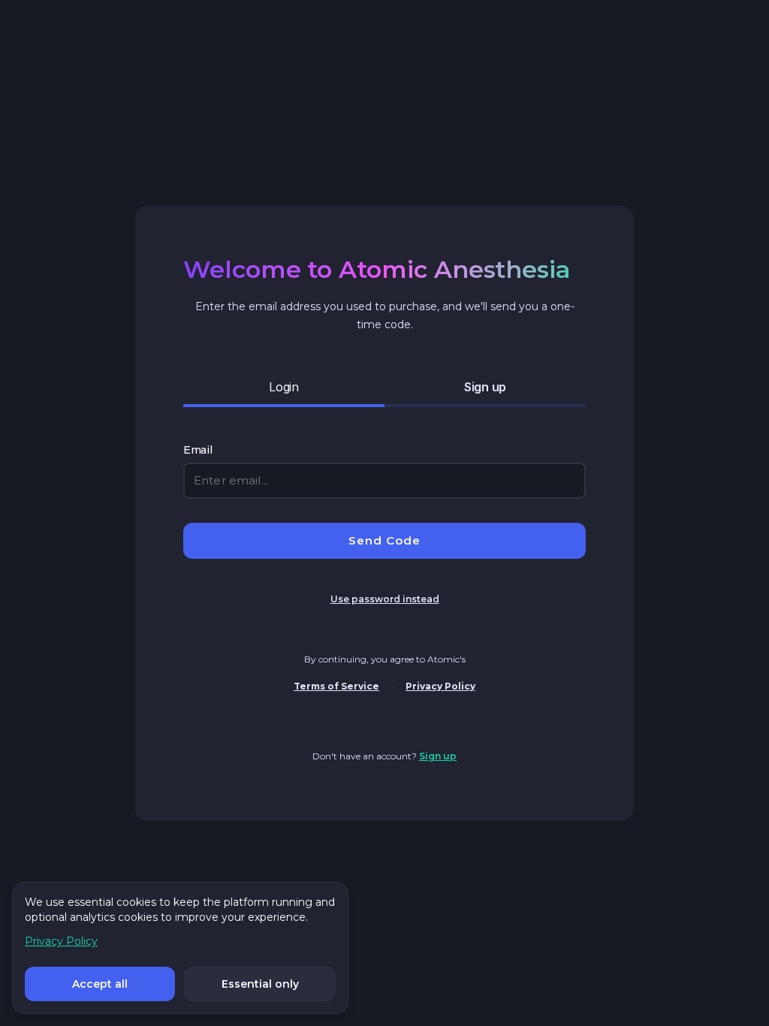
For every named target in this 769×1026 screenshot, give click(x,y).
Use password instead (384, 599)
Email (198, 450)
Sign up (438, 756)
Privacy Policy (440, 686)
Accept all (100, 984)
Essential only (260, 984)
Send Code (384, 540)
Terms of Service (336, 686)
